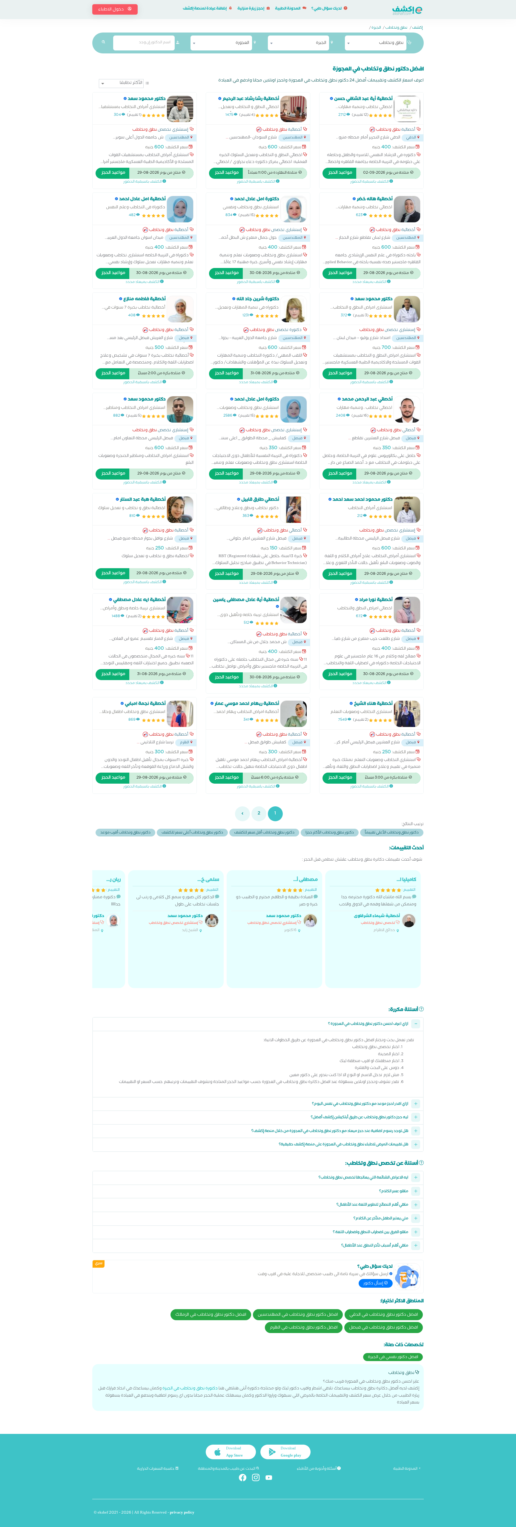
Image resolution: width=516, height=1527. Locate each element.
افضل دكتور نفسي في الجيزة (393, 1357)
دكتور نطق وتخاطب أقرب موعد (125, 833)
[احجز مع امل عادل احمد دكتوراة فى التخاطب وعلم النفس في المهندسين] (180, 209)
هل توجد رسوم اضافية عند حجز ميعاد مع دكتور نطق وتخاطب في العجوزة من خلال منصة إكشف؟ (329, 1131)
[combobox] (375, 43)
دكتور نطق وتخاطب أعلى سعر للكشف (192, 833)
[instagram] (258, 1479)
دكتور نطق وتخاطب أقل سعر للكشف (264, 833)
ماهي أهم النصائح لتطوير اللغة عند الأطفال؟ (372, 1205)
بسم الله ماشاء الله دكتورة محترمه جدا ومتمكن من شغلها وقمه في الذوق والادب (377, 905)
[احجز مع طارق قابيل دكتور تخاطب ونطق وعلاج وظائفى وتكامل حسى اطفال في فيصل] (293, 510)
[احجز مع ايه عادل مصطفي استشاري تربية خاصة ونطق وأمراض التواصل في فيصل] (180, 610)
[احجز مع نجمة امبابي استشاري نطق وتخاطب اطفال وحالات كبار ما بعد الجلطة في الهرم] (180, 714)
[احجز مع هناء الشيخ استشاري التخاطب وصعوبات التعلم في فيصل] (407, 714)
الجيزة (376, 28)
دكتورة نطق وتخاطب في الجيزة (190, 1389)
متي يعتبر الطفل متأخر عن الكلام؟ (381, 1218)
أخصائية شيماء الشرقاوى (377, 916)
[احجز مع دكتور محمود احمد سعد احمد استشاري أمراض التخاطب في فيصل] (407, 510)
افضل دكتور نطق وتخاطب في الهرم (304, 1328)
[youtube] (271, 1479)
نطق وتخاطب (396, 28)
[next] (242, 813)
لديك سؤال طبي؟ (326, 9)
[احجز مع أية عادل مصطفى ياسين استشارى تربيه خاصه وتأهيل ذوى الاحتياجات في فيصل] (293, 610)
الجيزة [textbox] (321, 43)
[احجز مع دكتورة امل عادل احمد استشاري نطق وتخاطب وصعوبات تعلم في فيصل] (293, 409)
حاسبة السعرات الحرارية (156, 1469)
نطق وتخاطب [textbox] (391, 43)
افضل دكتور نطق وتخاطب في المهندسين (298, 1315)
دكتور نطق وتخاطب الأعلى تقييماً (392, 833)
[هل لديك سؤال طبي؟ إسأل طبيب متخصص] (407, 1276)
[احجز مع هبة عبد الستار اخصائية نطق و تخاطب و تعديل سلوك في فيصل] (180, 510)
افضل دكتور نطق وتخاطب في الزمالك (210, 1315)
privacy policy (182, 1513)
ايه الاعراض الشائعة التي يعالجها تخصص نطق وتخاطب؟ (363, 1178)
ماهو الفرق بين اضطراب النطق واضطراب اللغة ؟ (370, 1232)
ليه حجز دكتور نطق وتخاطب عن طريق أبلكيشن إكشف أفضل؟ (359, 1117)
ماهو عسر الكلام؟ (393, 1191)
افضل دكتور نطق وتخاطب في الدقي (383, 1315)
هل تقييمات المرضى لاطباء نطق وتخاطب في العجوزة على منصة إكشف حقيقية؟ (343, 1144)
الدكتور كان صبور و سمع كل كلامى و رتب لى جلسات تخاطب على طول (177, 905)
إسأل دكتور (373, 1283)
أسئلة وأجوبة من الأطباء (317, 1469)
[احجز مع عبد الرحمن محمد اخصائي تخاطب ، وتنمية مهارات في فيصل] (407, 409)
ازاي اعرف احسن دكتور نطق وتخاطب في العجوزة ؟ (368, 1024)
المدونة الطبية (288, 9)
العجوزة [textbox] (242, 43)
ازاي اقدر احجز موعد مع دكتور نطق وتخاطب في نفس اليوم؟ (360, 1104)
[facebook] (245, 1479)
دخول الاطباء (111, 10)
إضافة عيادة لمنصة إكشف (205, 9)
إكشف (417, 28)
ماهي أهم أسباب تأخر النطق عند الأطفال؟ (374, 1246)
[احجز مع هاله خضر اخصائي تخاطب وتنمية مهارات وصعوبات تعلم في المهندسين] (407, 209)
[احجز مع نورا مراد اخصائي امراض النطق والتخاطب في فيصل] (407, 610)
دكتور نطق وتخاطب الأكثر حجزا (329, 833)
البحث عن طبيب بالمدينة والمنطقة (227, 1469)
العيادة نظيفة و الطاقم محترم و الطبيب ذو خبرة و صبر (277, 905)
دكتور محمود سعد (283, 916)
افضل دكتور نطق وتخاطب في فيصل (383, 1328)
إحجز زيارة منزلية (251, 9)
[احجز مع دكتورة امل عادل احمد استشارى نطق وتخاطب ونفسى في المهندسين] (293, 209)
